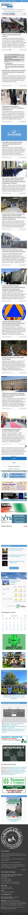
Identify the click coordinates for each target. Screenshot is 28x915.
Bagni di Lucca (15, 11)
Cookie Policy (10, 468)
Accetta (14, 458)
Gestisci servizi (14, 456)
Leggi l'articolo (13, 725)
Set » (26, 616)
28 (17, 629)
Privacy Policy (16, 468)
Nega (14, 462)
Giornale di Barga (7, 913)
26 (10, 629)
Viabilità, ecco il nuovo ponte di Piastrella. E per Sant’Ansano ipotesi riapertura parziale (13, 730)
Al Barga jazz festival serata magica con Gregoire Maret (16, 562)
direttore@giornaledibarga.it (7, 898)
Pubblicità (14, 1)
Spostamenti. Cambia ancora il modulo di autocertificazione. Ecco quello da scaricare (13, 72)
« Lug (2, 616)
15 (21, 625)
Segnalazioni (4, 1)
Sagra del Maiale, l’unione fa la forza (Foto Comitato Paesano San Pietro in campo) (14, 696)
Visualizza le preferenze (14, 466)
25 (6, 629)
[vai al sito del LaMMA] (20, 606)
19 (10, 627)
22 (21, 627)
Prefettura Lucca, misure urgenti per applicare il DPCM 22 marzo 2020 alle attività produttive (13, 395)
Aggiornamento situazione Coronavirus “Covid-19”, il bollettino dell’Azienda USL (12, 108)
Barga (4, 9)
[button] (26, 446)
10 (3, 625)
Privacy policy (14, 913)
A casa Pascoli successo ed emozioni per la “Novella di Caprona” (16, 555)
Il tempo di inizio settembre (15, 581)
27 (14, 629)
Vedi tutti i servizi (14, 568)
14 (17, 625)
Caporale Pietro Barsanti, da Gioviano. (18, 767)
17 (3, 627)
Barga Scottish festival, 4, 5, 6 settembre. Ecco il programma (12, 773)
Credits (19, 913)
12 (10, 625)
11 (6, 625)
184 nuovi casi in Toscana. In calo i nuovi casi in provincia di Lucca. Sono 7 (14, 250)
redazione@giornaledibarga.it (8, 892)
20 (14, 627)
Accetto (14, 715)
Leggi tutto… (13, 584)
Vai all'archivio (14, 698)
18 (6, 627)
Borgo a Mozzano (8, 11)
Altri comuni (21, 11)
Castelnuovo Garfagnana (11, 9)
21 (17, 627)
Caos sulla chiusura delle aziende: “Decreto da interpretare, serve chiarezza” (12, 143)
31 (3, 631)
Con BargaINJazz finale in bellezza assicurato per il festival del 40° (16, 549)
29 (21, 629)
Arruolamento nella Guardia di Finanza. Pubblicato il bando (11, 430)
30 (25, 629)
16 (25, 625)
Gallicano (23, 9)
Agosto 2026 (14, 616)
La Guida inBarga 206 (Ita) (14, 819)
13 (14, 625)
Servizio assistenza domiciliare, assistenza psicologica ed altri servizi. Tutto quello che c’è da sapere (13, 323)
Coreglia (18, 9)
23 (25, 627)
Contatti (9, 1)
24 (3, 629)
